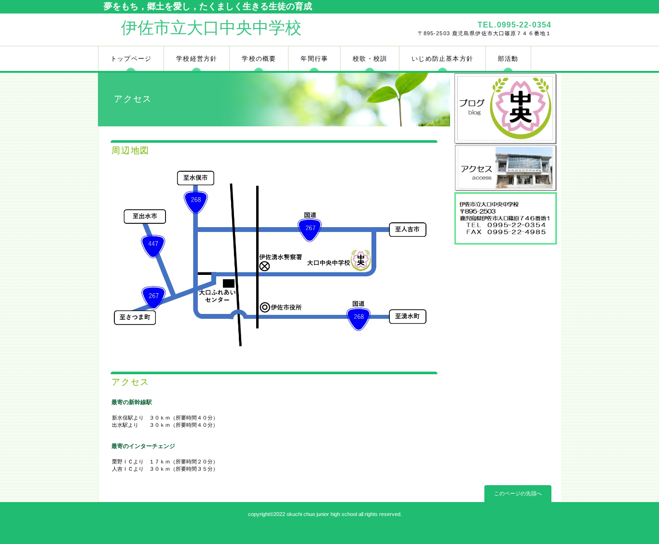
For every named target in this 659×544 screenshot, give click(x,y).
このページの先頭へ (518, 493)
